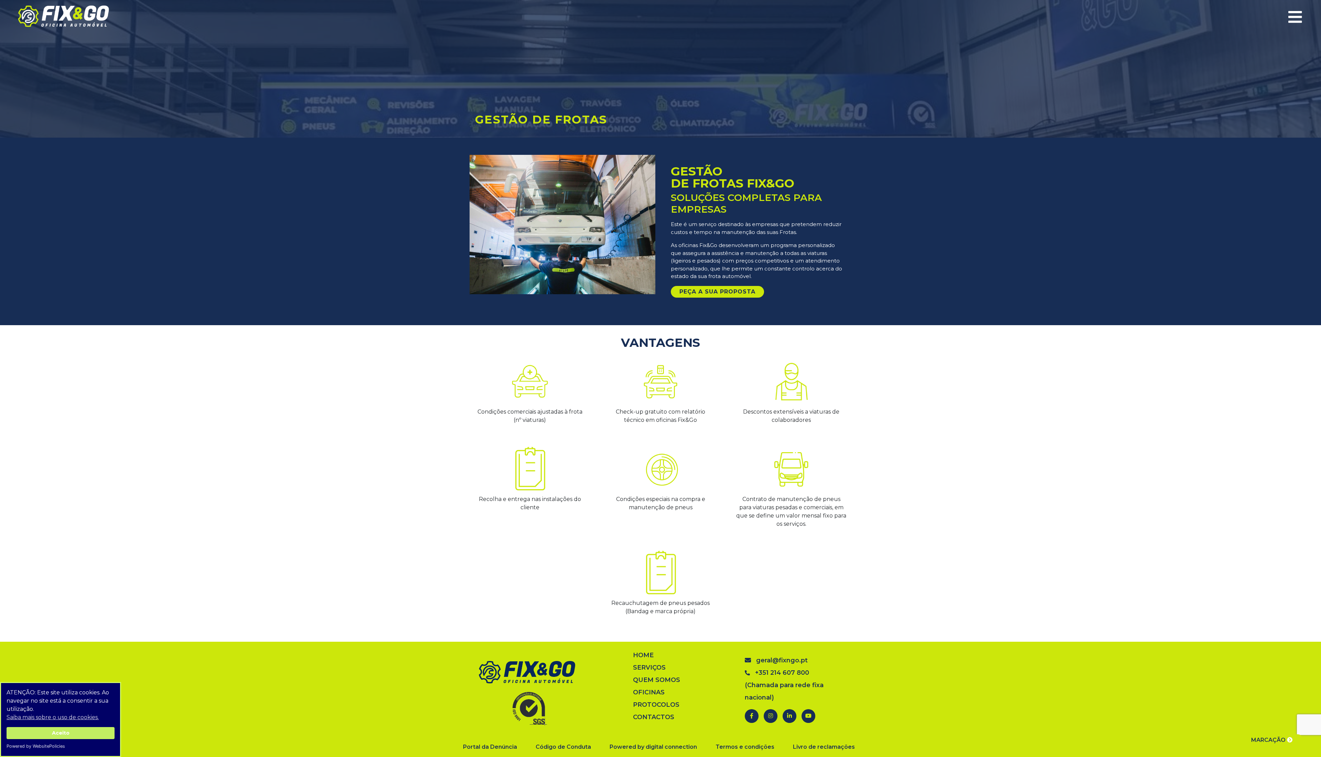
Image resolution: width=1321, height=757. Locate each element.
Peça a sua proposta (717, 291)
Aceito (60, 733)
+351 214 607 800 (782, 672)
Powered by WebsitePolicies (36, 746)
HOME (643, 655)
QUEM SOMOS (656, 680)
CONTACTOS (653, 717)
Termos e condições (745, 747)
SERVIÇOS (649, 667)
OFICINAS (649, 692)
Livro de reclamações (824, 747)
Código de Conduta (563, 747)
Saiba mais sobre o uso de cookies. (53, 717)
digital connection (671, 747)
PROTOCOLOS (656, 704)
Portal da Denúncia (490, 747)
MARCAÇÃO (1269, 740)
